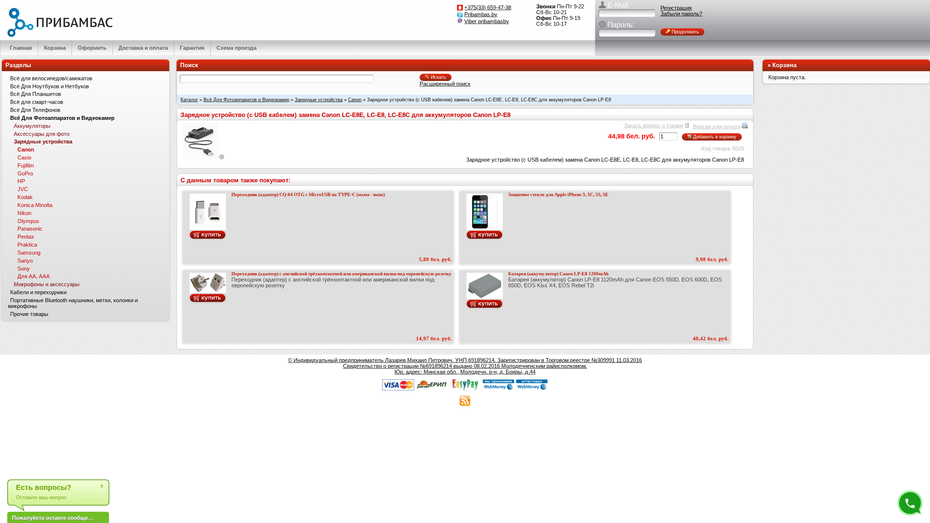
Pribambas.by (480, 14)
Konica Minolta (34, 205)
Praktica (27, 245)
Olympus (28, 221)
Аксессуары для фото (41, 134)
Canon (354, 99)
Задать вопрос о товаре (653, 126)
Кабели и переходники (38, 292)
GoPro (25, 174)
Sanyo (25, 261)
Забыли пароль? (681, 14)
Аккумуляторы (32, 126)
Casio (24, 158)
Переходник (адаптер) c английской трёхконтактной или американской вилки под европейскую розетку (341, 273)
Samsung (28, 253)
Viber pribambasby (486, 21)
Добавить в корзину (714, 136)
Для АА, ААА (33, 276)
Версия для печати (716, 127)
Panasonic (30, 229)
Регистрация (676, 8)
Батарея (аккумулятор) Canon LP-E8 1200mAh (558, 273)
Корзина (784, 65)
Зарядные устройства (319, 99)
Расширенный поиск (445, 84)
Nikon (24, 213)
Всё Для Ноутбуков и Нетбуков (49, 86)
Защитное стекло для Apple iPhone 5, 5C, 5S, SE (558, 194)
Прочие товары (29, 314)
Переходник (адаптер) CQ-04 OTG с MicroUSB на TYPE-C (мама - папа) (308, 194)
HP (21, 181)
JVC (22, 189)
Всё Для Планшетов (35, 94)
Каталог (189, 99)
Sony (23, 269)
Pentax (25, 237)
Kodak (25, 197)
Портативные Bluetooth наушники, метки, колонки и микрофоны (73, 303)
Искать (437, 77)
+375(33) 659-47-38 (487, 8)
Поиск (189, 65)
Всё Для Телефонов (35, 110)
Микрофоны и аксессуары (47, 284)
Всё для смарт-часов (36, 102)
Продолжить (684, 32)
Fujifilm (25, 166)
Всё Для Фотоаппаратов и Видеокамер (246, 99)
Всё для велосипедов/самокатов (51, 78)
